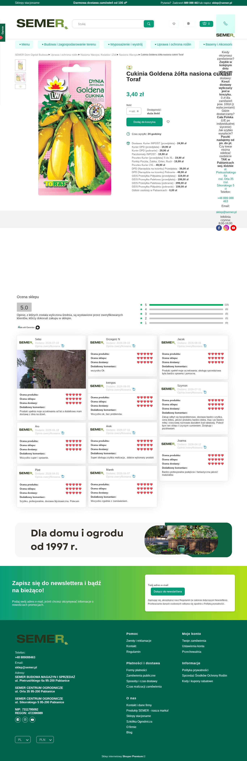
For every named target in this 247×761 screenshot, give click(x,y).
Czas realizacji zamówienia (144, 686)
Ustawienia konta (193, 646)
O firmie (131, 727)
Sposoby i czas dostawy (141, 681)
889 (186, 2)
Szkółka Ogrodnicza (139, 721)
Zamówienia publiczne (141, 675)
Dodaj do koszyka (144, 122)
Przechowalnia (191, 651)
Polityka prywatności (195, 670)
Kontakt (131, 646)
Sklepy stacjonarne (27, 2)
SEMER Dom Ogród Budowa (31, 54)
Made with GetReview (54, 756)
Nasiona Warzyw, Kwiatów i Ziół (98, 54)
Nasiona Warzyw (128, 54)
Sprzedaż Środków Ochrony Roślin (204, 675)
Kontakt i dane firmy (139, 705)
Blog (129, 732)
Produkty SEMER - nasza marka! (147, 710)
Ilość (129, 105)
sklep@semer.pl (222, 2)
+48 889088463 (25, 657)
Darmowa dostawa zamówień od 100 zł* (100, 2)
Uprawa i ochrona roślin (64, 54)
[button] (149, 23)
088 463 (194, 2)
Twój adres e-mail (158, 585)
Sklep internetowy (122, 756)
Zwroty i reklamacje (138, 640)
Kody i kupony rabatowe (197, 681)
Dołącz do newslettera (168, 591)
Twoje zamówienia (194, 640)
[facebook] (219, 228)
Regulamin (133, 651)
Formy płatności (136, 670)
